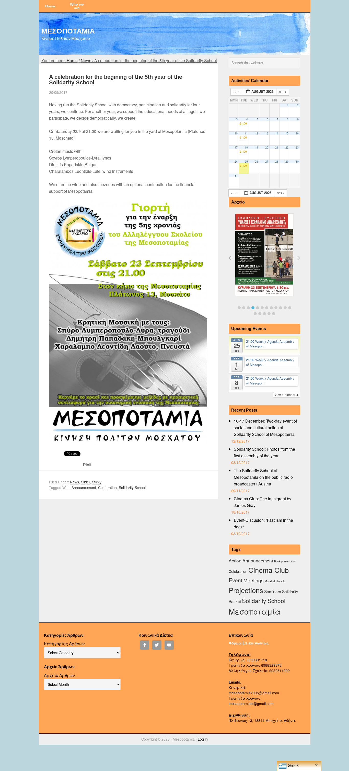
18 (246, 147)
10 (236, 133)
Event (235, 580)
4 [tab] (252, 307)
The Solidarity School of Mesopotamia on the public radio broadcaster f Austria (263, 477)
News (74, 481)
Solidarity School (132, 487)
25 (246, 161)
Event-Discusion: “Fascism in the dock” (263, 523)
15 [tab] (264, 313)
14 (276, 133)
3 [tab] (248, 307)
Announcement (84, 487)
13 (266, 133)
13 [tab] (255, 313)
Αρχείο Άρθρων (59, 675)
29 (286, 161)
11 (246, 133)
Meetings (253, 580)
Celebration (107, 487)
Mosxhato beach (275, 581)
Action (235, 560)
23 (297, 147)
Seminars (272, 591)
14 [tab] (259, 313)
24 (236, 161)
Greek (293, 765)
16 (297, 133)
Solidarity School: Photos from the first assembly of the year (264, 452)
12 (256, 133)
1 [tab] (239, 307)
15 (286, 133)
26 (256, 161)
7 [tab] (266, 307)
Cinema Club (268, 570)
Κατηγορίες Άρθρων (64, 644)
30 (297, 161)
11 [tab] (285, 307)
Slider (85, 481)
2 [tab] (243, 307)
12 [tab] (289, 307)
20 (266, 147)
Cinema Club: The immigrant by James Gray (262, 502)
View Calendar (285, 394)
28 (276, 161)
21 (276, 147)
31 (236, 175)
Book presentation (285, 561)
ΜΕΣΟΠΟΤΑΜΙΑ (68, 30)
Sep (282, 92)
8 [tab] (271, 307)
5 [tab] (257, 307)
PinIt (87, 465)
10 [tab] (280, 307)
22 (286, 147)
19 (256, 147)
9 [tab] (275, 307)
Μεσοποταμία (255, 611)
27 (266, 161)
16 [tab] (269, 313)
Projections (246, 590)
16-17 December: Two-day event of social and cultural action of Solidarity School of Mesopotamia (265, 427)
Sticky (96, 481)
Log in (203, 739)
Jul (237, 92)
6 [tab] (262, 307)
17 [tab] (273, 313)
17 (236, 147)
